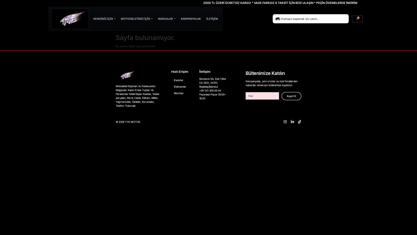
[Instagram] (285, 122)
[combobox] (311, 18)
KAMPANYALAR (191, 19)
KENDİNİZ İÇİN (104, 19)
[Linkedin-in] (292, 122)
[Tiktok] (299, 122)
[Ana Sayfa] (70, 18)
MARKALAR (166, 19)
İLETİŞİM (212, 19)
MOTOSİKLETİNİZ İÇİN (136, 19)
